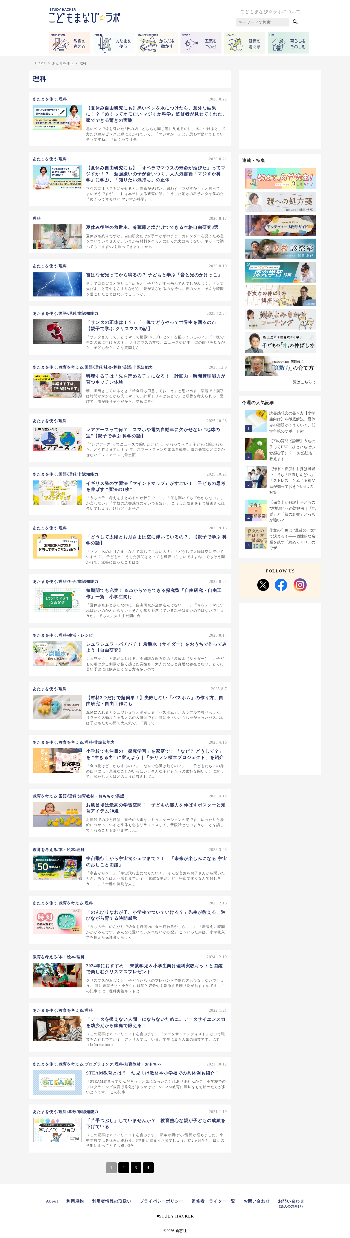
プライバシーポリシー (161, 1201)
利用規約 (75, 1201)
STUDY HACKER (176, 1216)
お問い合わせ (257, 1201)
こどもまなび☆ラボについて (270, 11)
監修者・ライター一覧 (213, 1201)
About (52, 1201)
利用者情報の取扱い (112, 1201)
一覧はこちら (300, 382)
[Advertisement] (280, 109)
